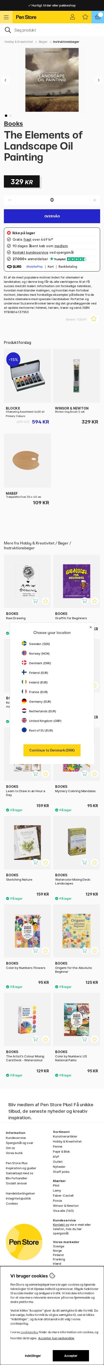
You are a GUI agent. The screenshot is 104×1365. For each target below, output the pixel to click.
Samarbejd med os (19, 1173)
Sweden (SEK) (39, 644)
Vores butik (14, 1153)
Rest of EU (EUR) (41, 730)
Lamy (57, 1190)
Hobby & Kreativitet (19, 42)
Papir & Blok (61, 1151)
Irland (57, 1263)
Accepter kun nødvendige (56, 1338)
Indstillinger (33, 1356)
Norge (57, 1250)
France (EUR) (38, 692)
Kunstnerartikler (65, 1136)
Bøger (43, 42)
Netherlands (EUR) (42, 711)
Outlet (58, 1161)
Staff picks (61, 1172)
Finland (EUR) (38, 673)
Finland (58, 1255)
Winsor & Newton (66, 1205)
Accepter (71, 1356)
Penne (57, 1146)
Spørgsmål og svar (19, 1143)
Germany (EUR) (40, 701)
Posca (57, 1200)
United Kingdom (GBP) (45, 721)
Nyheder (59, 1167)
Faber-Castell (63, 1195)
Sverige (58, 1246)
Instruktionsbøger (66, 42)
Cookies (12, 1203)
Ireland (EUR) (38, 682)
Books (13, 123)
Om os (10, 1148)
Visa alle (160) (63, 1211)
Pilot (56, 1185)
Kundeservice (16, 1138)
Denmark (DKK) (40, 663)
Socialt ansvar (16, 1183)
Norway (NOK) (39, 653)
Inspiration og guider (21, 1168)
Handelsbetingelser (20, 1193)
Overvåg (52, 216)
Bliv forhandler (16, 1178)
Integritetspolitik (18, 1198)
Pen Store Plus (17, 1163)
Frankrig (59, 1259)
